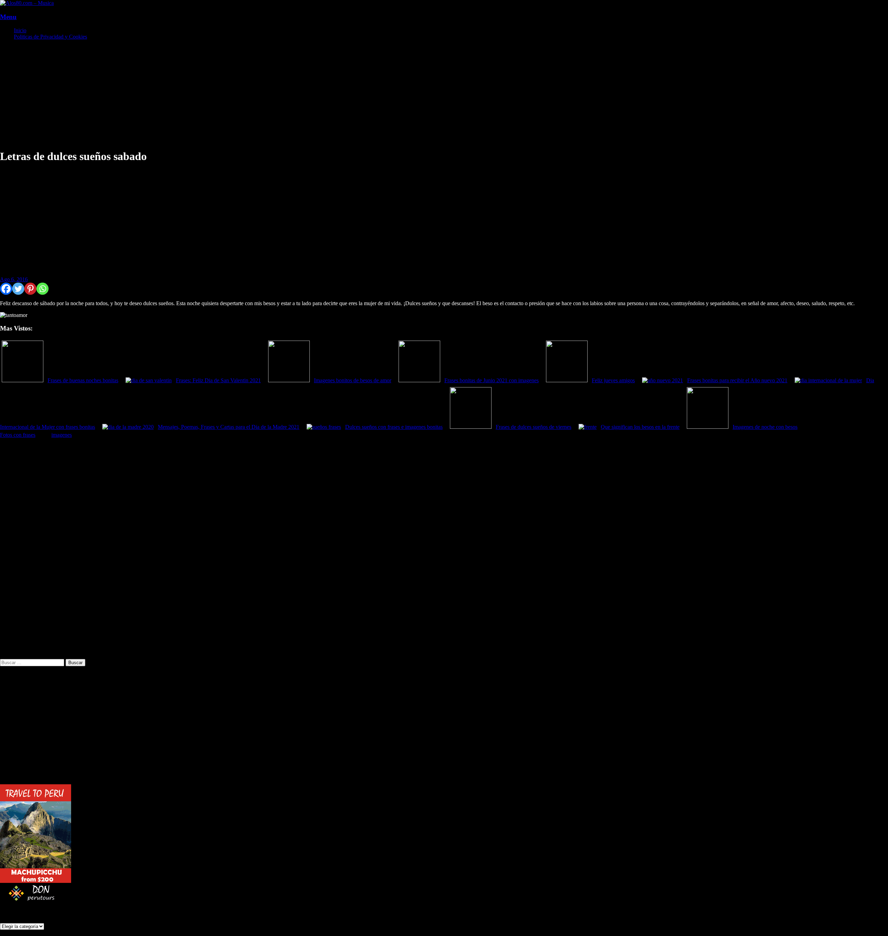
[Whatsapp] (42, 289)
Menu (8, 16)
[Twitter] (18, 289)
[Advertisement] (208, 94)
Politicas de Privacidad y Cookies (50, 37)
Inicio (20, 30)
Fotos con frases (17, 435)
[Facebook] (6, 289)
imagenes (61, 435)
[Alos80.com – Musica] (27, 3)
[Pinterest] (30, 289)
